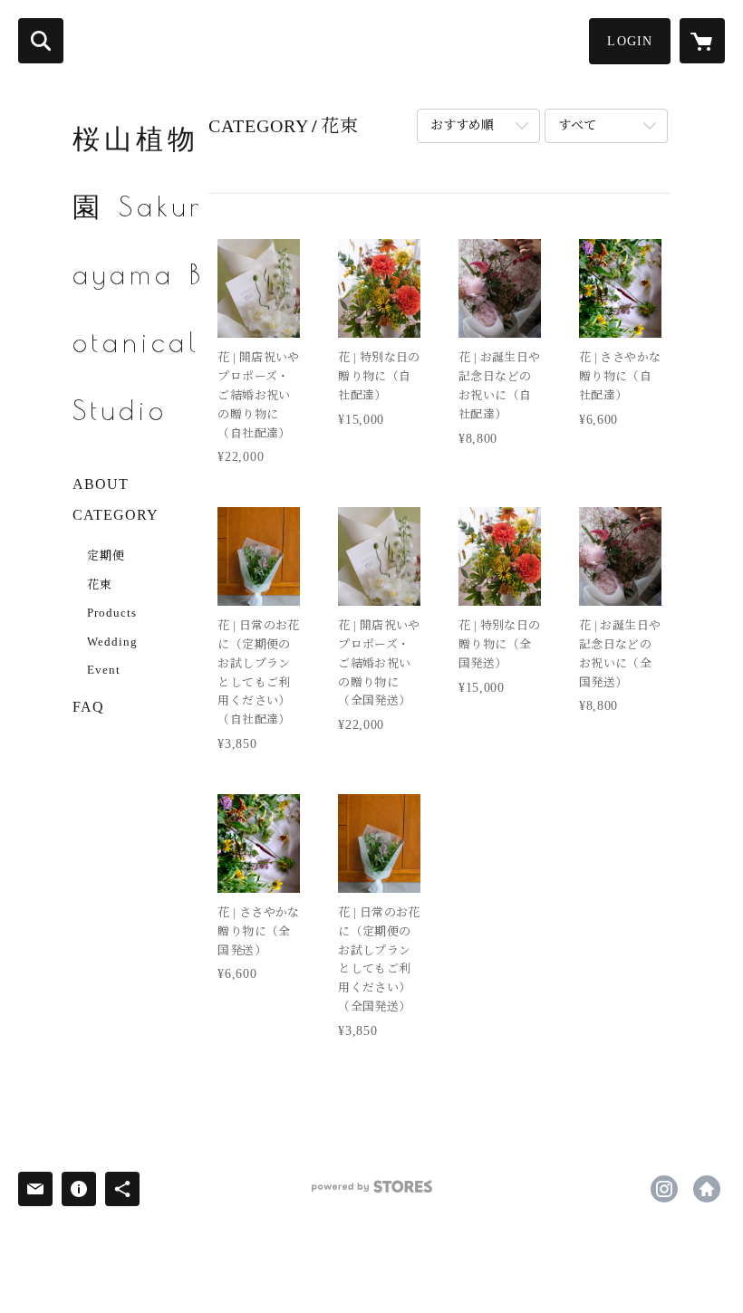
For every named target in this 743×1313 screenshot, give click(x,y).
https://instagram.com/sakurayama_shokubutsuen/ (664, 1189)
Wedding (112, 641)
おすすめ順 (462, 125)
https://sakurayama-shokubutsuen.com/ (706, 1189)
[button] (630, 41)
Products (112, 612)
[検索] (40, 40)
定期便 (106, 555)
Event (104, 669)
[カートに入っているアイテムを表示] (702, 40)
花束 (99, 584)
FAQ (88, 706)
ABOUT (100, 484)
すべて (577, 125)
